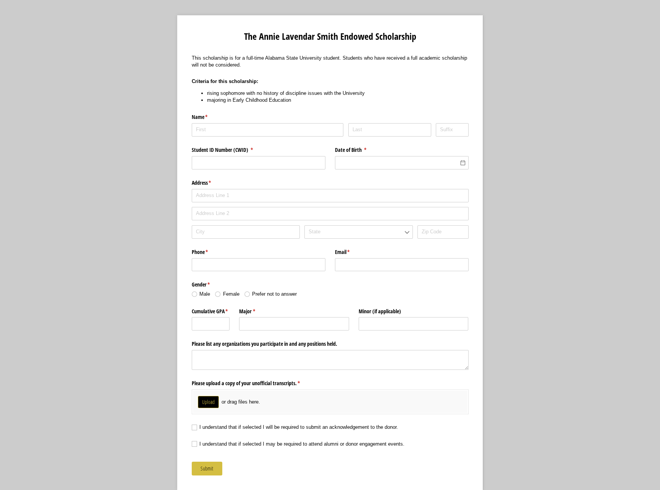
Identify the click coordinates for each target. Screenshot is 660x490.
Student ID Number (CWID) (231, 149)
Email (351, 252)
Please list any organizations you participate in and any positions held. (264, 343)
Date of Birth (360, 149)
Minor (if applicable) (380, 311)
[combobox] (358, 232)
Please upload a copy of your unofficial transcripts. (255, 383)
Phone (209, 252)
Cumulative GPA (211, 311)
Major (256, 311)
